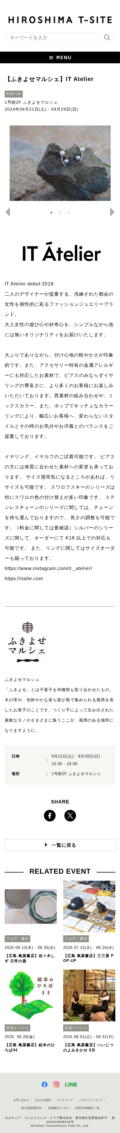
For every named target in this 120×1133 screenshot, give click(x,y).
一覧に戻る (64, 845)
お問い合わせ (21, 1100)
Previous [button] (5, 212)
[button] (60, 57)
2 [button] (60, 212)
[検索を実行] (105, 39)
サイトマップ (65, 1100)
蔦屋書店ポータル (58, 1107)
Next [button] (114, 212)
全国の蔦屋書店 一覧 (87, 1107)
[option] (60, 163)
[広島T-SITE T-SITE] (60, 19)
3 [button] (69, 212)
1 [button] (51, 212)
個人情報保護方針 (31, 1107)
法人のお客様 (43, 1100)
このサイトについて (90, 1100)
